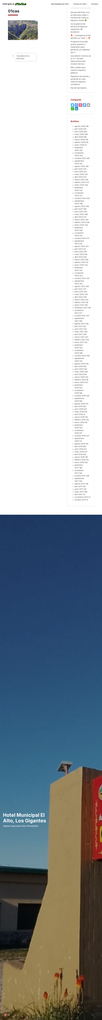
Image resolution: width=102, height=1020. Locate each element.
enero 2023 (79, 265)
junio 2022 (79, 292)
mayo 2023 (79, 254)
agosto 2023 (80, 246)
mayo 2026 (79, 134)
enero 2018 (79, 462)
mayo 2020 (79, 372)
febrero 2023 (80, 262)
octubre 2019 (80, 396)
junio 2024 (79, 212)
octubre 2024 (80, 198)
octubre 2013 (80, 500)
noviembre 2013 (81, 497)
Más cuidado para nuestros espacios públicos (78, 70)
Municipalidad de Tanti (59, 4)
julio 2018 (78, 446)
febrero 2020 (80, 380)
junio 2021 (79, 329)
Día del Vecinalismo (79, 88)
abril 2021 (79, 334)
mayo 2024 (79, 214)
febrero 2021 (80, 340)
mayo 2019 (79, 412)
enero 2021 (79, 342)
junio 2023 (79, 252)
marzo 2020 (80, 377)
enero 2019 (79, 422)
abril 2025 (79, 177)
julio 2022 (79, 289)
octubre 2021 (80, 316)
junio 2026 (79, 132)
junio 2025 (79, 172)
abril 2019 (79, 414)
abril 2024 (79, 217)
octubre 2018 (80, 436)
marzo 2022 (80, 300)
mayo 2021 (79, 332)
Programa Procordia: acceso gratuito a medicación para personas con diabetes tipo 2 (80, 47)
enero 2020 (79, 382)
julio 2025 (79, 169)
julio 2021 (78, 326)
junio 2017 (79, 489)
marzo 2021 (79, 337)
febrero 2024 (80, 222)
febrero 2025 (80, 182)
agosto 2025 (80, 166)
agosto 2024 (80, 206)
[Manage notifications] (5, 1014)
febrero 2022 (80, 302)
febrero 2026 (80, 142)
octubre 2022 (80, 278)
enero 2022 (79, 305)
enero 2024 (79, 225)
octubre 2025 (80, 158)
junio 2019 (79, 409)
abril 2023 (79, 257)
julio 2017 (78, 486)
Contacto (94, 4)
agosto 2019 (80, 404)
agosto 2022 (80, 286)
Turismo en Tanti (79, 4)
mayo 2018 (79, 452)
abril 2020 (79, 374)
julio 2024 (79, 209)
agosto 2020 (80, 364)
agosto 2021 (80, 324)
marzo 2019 (79, 417)
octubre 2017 (80, 476)
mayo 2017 (79, 492)
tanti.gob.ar (8, 4)
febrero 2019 (80, 420)
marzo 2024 (80, 220)
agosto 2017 (80, 484)
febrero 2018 (80, 460)
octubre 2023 (80, 238)
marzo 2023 (80, 260)
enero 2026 (79, 145)
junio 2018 (79, 449)
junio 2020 (79, 369)
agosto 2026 (80, 126)
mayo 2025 (79, 174)
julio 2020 (79, 366)
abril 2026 (79, 137)
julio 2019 (78, 406)
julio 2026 (79, 129)
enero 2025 (79, 185)
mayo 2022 (79, 294)
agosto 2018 (80, 444)
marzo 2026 (80, 140)
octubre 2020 (80, 356)
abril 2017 (79, 494)
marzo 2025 (80, 180)
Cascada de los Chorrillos (22, 57)
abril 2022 (79, 297)
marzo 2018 (79, 457)
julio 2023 (79, 249)
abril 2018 (79, 454)
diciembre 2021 (81, 308)
